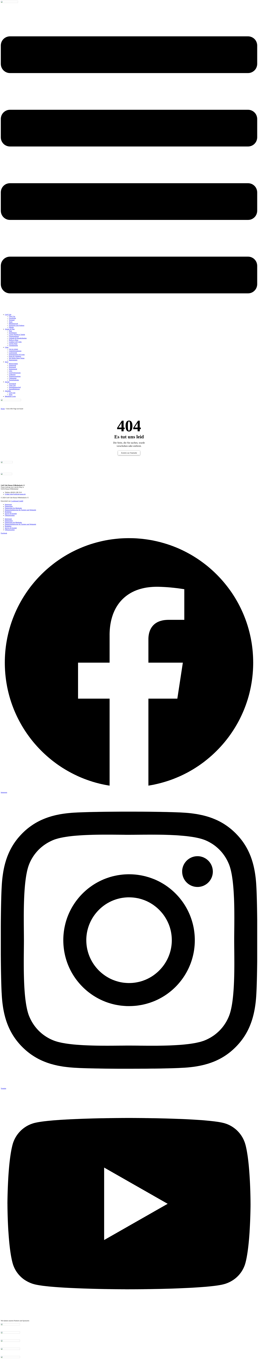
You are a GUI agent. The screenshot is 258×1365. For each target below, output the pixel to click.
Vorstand (12, 320)
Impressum (8, 504)
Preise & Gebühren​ (15, 356)
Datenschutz (9, 506)
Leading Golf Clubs (15, 342)
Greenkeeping (13, 345)
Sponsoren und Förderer (16, 325)
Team (10, 322)
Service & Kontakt (11, 513)
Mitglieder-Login (10, 396)
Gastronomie (13, 353)
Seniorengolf (13, 369)
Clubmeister (13, 378)
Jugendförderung (14, 389)
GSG (10, 371)
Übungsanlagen (14, 336)
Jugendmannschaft (15, 387)
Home (3, 409)
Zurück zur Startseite (129, 453)
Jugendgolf (12, 384)
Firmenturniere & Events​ (17, 354)
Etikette (11, 327)
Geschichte (12, 318)
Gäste (6, 347)
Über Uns (12, 316)
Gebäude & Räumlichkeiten (18, 338)
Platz (10, 331)
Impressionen (13, 360)
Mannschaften (13, 364)
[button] (129, 165)
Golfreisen (12, 374)
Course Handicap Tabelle (17, 334)
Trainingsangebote (15, 376)
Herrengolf (12, 367)
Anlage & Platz (10, 329)
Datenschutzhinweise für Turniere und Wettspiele (20, 510)
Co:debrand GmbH (17, 501)
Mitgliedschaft (13, 324)
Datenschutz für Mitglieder (13, 508)
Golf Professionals (15, 373)
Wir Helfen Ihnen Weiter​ (16, 358)
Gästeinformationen (15, 351)
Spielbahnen (13, 333)
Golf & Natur (13, 344)
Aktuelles (8, 391)
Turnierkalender (14, 380)
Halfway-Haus (13, 340)
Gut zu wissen (13, 349)
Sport (6, 362)
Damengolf (12, 365)
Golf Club (8, 314)
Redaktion (8, 512)
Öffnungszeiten (10, 515)
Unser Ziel (12, 385)
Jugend (7, 382)
